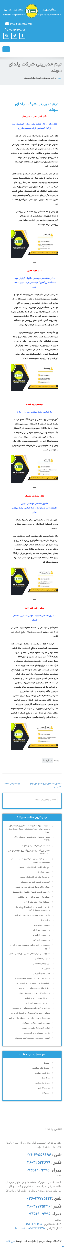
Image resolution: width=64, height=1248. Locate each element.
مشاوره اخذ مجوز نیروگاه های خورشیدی (32, 887)
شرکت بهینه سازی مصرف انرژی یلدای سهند (30, 1013)
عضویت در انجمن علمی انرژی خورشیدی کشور (30, 953)
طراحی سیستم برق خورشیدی (37, 1033)
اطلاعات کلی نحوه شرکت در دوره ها (34, 988)
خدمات (47, 1063)
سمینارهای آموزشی (41, 973)
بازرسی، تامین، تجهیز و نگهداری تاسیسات (31, 892)
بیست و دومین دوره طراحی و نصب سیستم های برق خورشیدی (30, 861)
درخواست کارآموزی (41, 935)
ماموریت (46, 968)
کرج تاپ (10, 1241)
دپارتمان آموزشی (42, 1073)
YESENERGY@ (33, 1224)
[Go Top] (63, 1246)
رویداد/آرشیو (44, 1088)
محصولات (46, 1093)
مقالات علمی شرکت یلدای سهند (36, 845)
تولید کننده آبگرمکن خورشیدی (36, 1028)
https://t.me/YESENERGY (30, 1228)
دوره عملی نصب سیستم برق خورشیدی (32, 978)
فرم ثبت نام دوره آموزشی (38, 1003)
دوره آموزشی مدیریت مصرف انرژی (34, 993)
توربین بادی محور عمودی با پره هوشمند (32, 1038)
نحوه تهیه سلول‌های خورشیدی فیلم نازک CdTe (32, 839)
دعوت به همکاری (42, 958)
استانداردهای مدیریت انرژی (37, 902)
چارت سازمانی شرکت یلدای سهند (35, 877)
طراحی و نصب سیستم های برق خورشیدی (31, 915)
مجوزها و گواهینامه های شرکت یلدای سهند (31, 1008)
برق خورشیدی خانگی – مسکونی (36, 1023)
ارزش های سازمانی (41, 963)
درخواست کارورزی (41, 940)
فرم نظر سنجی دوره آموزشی (37, 998)
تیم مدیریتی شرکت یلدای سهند (35, 882)
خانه (60, 78)
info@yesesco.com (21, 24)
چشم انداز (45, 920)
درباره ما (47, 760)
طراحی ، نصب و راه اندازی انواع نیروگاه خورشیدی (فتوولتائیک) (32, 909)
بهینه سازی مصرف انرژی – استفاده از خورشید (29, 1018)
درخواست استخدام (41, 930)
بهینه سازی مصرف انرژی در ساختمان (33, 897)
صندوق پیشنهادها (42, 925)
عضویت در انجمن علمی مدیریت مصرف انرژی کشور (30, 947)
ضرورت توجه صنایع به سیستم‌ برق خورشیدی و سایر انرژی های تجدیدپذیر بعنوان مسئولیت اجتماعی (29, 829)
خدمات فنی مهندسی (41, 1068)
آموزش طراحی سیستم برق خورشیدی (33, 983)
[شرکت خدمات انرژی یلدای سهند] (32, 10)
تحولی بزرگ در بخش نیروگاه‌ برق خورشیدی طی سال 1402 (29, 852)
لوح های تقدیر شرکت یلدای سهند (35, 867)
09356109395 (17, 30)
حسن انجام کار (43, 872)
